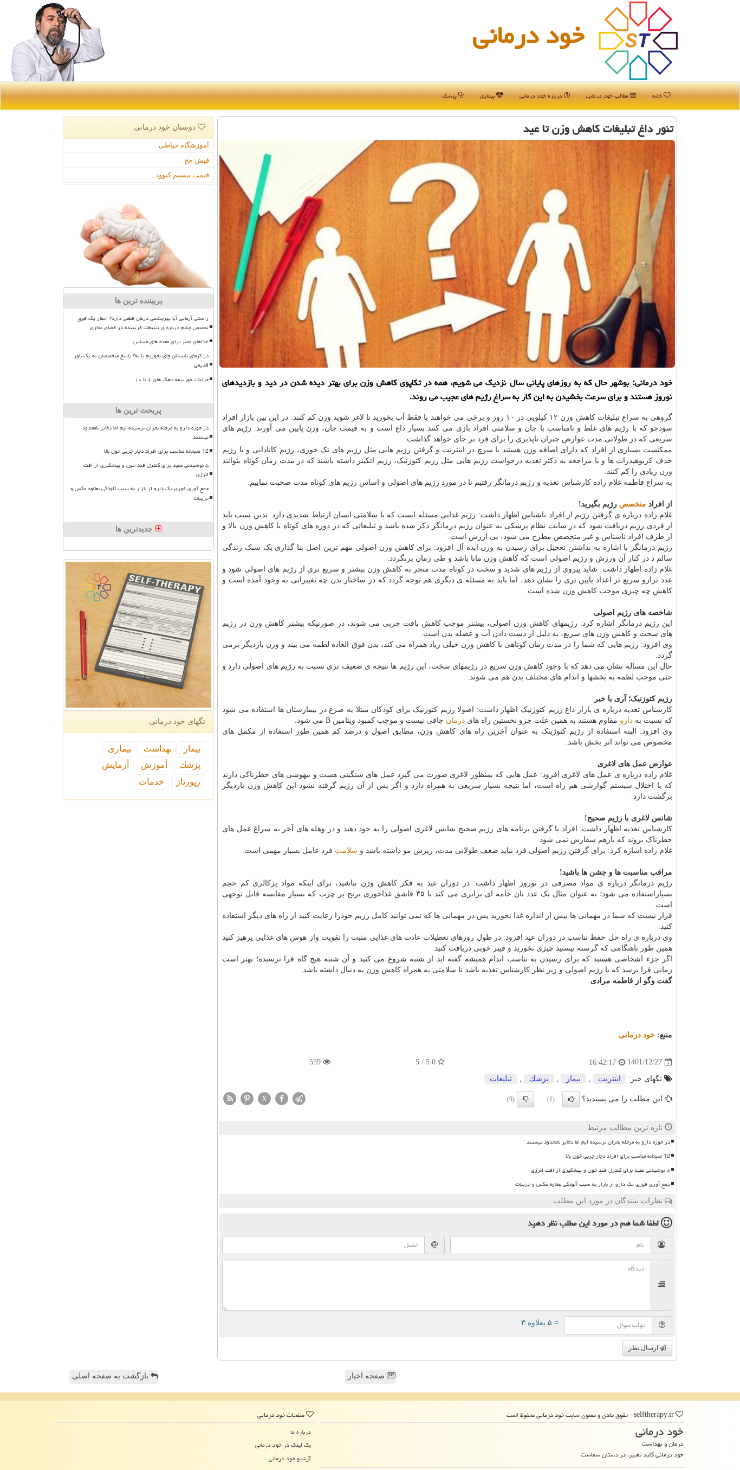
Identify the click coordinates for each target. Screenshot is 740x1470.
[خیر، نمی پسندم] (525, 1099)
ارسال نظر (644, 1348)
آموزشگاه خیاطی (184, 145)
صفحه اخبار (367, 1376)
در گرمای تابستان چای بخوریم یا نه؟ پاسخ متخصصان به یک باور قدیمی (141, 360)
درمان (455, 720)
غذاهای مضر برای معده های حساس (171, 341)
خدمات (151, 781)
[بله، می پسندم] (571, 1099)
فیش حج (196, 160)
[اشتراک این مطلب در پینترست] (247, 1098)
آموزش (154, 764)
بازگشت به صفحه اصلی (111, 1376)
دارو (626, 720)
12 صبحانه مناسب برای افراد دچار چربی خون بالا (618, 1156)
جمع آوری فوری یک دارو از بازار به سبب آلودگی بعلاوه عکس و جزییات (592, 1184)
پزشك (539, 1079)
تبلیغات (501, 1079)
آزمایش (115, 764)
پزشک (450, 95)
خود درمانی (529, 34)
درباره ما (300, 1431)
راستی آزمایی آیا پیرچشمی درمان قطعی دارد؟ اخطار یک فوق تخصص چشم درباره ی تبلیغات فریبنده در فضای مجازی (143, 323)
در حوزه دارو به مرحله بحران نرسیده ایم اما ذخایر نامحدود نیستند (598, 1142)
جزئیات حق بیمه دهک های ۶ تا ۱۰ (172, 379)
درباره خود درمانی (542, 95)
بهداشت (158, 748)
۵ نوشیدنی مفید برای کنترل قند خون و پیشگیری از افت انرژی (600, 1170)
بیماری (488, 95)
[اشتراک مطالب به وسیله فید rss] (229, 1098)
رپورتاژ (188, 781)
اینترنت (609, 1079)
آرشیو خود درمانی (290, 1458)
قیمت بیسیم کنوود (182, 175)
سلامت (346, 850)
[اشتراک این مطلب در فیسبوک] (281, 1098)
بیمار (573, 1079)
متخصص (632, 504)
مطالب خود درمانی (608, 95)
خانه (658, 95)
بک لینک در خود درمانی (283, 1444)
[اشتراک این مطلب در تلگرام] (299, 1098)
